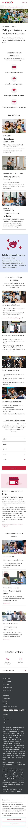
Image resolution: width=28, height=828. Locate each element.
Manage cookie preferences (14, 819)
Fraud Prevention (7, 681)
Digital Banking (6, 698)
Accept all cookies (14, 824)
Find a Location (6, 678)
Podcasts (5, 701)
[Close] (26, 797)
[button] (24, 2)
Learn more (6, 603)
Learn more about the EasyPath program (12, 318)
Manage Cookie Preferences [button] (10, 706)
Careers (5, 717)
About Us (5, 714)
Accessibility (6, 684)
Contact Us (6, 722)
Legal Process (6, 692)
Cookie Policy (6, 703)
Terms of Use (6, 695)
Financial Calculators (8, 687)
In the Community (7, 719)
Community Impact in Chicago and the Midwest (16, 7)
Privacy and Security (8, 690)
